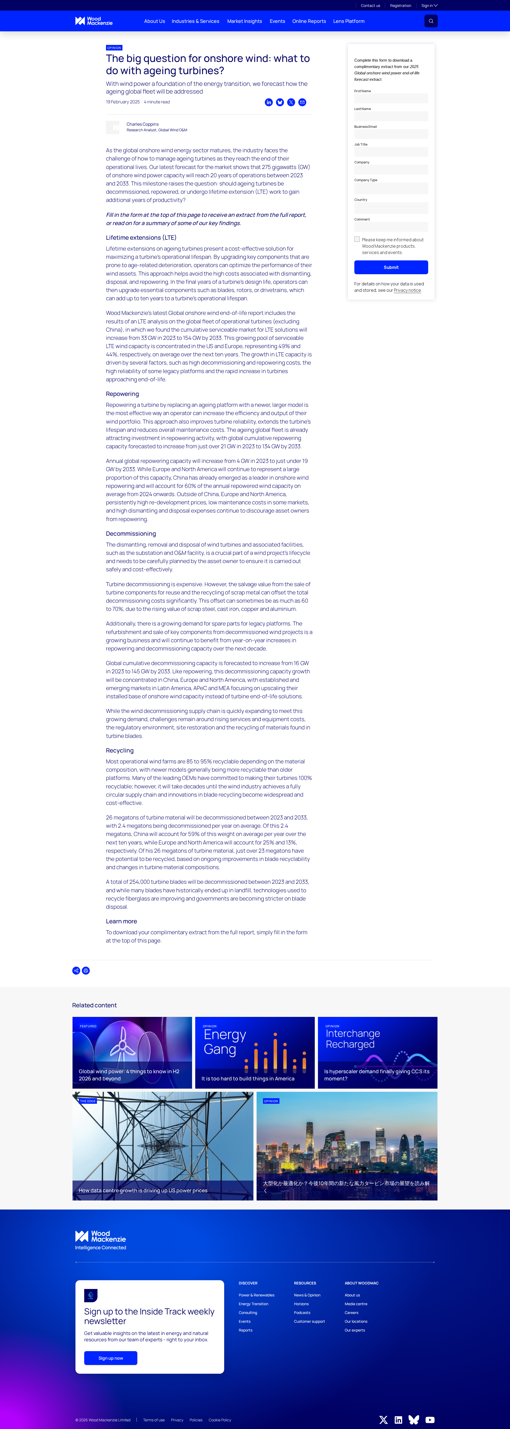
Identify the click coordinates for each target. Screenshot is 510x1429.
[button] (431, 21)
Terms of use (154, 1419)
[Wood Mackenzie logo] (94, 21)
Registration (400, 5)
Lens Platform (349, 21)
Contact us (370, 5)
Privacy (177, 1419)
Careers (351, 1312)
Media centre (356, 1303)
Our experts (355, 1330)
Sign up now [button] (111, 1358)
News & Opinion (307, 1294)
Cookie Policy (220, 1419)
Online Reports (309, 21)
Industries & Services (195, 21)
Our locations (356, 1321)
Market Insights (244, 21)
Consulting (248, 1312)
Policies (196, 1419)
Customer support (309, 1321)
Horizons (301, 1303)
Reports (245, 1330)
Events (277, 21)
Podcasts (302, 1312)
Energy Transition (253, 1303)
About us (352, 1294)
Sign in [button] (430, 5)
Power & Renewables (256, 1294)
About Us (154, 21)
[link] (255, 1240)
